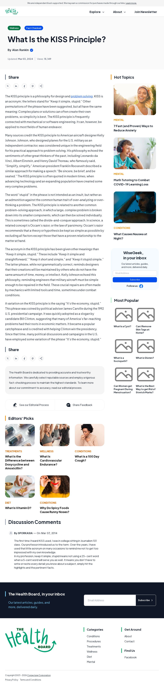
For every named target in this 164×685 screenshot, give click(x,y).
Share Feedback (82, 405)
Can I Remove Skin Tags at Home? (143, 329)
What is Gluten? (145, 357)
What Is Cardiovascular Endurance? (51, 460)
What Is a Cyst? (122, 326)
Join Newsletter (146, 12)
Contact (129, 641)
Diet (8, 502)
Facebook (130, 657)
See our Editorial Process (34, 405)
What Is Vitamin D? (18, 508)
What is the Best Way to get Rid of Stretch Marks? (146, 389)
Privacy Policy (11, 680)
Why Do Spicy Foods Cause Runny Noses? (54, 510)
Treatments (13, 451)
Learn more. (131, 3)
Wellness (46, 451)
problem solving (82, 96)
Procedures (94, 641)
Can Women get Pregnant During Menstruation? (123, 389)
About (128, 636)
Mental (119, 119)
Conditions (83, 451)
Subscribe (135, 279)
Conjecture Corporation (39, 675)
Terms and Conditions (30, 680)
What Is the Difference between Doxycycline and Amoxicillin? (19, 462)
